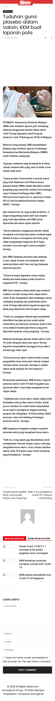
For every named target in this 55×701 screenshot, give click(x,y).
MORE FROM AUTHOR (39, 538)
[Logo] (25, 3)
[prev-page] (5, 589)
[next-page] (9, 589)
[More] (33, 44)
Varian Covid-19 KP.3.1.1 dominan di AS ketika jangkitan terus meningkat (33, 550)
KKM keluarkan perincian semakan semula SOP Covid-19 (35, 564)
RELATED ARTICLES (14, 538)
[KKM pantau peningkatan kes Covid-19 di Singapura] (10, 578)
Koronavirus (8, 11)
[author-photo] (28, 523)
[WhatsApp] (26, 44)
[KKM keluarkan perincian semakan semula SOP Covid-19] (10, 564)
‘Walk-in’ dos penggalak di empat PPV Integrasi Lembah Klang (40, 495)
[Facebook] (6, 44)
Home (5, 6)
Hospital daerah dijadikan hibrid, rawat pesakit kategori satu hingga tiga (15, 495)
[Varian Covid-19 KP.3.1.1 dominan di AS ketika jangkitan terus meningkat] (10, 550)
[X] (13, 44)
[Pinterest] (19, 44)
